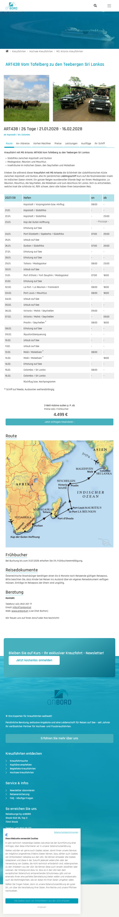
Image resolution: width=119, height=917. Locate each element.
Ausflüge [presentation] (86, 143)
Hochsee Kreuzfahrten (22, 772)
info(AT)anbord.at (22, 607)
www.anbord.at (19, 611)
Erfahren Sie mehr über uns (59, 738)
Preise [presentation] (58, 143)
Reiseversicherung (19, 794)
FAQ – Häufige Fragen (21, 798)
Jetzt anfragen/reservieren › (60, 422)
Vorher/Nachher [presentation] (42, 143)
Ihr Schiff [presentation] (100, 143)
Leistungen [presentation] (71, 143)
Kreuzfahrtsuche (19, 761)
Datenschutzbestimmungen (66, 832)
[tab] (9, 144)
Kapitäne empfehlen (21, 764)
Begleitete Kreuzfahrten (23, 768)
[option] (59, 100)
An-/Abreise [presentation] (23, 143)
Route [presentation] (9, 143)
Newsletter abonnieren (22, 790)
